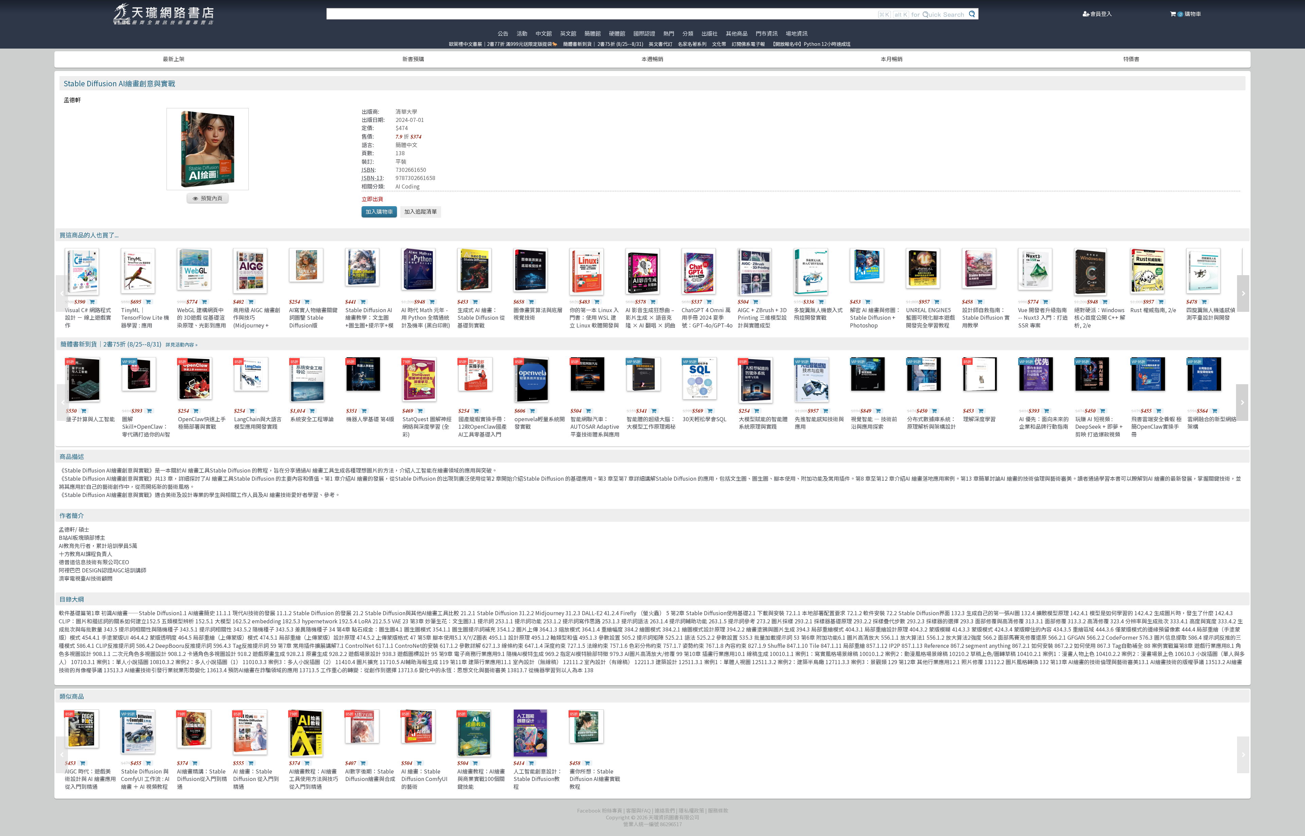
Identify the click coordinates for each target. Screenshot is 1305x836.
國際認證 (644, 33)
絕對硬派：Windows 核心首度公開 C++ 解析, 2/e (1099, 317)
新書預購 (413, 59)
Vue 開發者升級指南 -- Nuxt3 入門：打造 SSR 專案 (1043, 317)
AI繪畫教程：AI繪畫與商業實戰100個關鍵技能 (481, 778)
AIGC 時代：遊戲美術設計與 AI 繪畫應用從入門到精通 (90, 778)
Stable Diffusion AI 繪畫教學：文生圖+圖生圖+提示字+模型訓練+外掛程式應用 (369, 325)
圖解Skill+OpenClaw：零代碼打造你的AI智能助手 (146, 430)
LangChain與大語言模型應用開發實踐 (258, 422)
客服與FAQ (638, 810)
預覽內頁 (212, 198)
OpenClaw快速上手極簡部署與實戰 (202, 422)
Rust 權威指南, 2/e (1153, 310)
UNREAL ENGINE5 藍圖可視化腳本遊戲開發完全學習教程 (930, 317)
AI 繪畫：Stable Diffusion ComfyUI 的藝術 (424, 778)
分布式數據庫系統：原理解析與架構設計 (931, 422)
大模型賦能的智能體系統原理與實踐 (763, 422)
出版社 (709, 33)
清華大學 (406, 111)
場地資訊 (796, 33)
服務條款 (718, 810)
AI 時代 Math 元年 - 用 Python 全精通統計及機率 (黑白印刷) (425, 317)
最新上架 (174, 59)
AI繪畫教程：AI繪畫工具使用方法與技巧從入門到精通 (313, 778)
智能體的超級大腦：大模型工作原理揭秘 (651, 422)
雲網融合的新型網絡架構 (1211, 422)
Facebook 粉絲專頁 (599, 810)
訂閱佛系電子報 (748, 43)
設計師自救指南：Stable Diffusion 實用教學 (986, 317)
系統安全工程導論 (312, 419)
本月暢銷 (892, 59)
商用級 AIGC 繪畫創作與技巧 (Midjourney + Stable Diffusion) (256, 321)
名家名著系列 (692, 43)
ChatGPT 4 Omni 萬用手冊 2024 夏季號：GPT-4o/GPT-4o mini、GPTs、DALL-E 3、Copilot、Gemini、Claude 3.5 (707, 329)
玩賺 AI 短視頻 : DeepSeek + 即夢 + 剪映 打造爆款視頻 (1099, 426)
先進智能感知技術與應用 (819, 422)
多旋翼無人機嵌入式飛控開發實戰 (818, 313)
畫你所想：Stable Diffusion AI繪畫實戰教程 (595, 778)
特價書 (1131, 59)
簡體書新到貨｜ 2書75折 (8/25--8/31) (603, 43)
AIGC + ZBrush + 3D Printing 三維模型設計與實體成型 (762, 317)
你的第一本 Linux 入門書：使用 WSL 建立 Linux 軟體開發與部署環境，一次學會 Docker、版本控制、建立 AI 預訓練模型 (595, 329)
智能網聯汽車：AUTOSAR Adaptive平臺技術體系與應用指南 (595, 430)
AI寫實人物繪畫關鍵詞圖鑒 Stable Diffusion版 (313, 317)
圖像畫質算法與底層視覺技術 (538, 313)
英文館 (568, 33)
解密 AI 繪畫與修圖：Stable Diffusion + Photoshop (875, 317)
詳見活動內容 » (181, 344)
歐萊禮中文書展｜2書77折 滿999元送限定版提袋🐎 (503, 43)
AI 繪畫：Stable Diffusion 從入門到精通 (256, 778)
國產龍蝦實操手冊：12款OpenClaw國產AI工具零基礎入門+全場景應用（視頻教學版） (482, 434)
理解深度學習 (979, 419)
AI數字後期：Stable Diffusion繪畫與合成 (370, 775)
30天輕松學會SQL (705, 419)
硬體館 (617, 33)
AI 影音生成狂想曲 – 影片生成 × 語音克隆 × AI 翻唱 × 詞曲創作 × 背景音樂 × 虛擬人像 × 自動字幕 (650, 329)
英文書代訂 (661, 43)
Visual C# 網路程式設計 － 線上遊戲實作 (88, 317)
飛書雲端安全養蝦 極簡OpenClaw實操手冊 (1156, 426)
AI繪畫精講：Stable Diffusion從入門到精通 (202, 778)
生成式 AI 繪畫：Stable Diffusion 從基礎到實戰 (481, 317)
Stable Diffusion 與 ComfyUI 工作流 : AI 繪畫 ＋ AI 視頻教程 (145, 778)
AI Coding (408, 186)
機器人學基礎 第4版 (370, 419)
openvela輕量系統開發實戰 (540, 422)
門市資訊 (767, 33)
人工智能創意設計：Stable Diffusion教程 (538, 778)
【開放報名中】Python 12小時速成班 (810, 43)
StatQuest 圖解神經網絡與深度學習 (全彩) (427, 426)
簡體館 (593, 33)
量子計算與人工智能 (90, 419)
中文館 (544, 33)
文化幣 (719, 43)
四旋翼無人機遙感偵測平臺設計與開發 (1210, 313)
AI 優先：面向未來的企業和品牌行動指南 (1044, 422)
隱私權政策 (691, 810)
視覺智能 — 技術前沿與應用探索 (874, 422)
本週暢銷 (652, 59)
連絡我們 (665, 810)
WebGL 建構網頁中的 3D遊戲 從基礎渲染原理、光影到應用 (201, 317)
